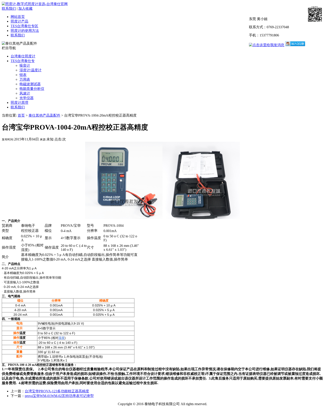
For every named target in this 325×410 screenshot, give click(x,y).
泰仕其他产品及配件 (44, 115)
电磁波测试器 (30, 84)
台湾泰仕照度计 (23, 56)
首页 (21, 115)
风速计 (24, 93)
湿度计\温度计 (30, 70)
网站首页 (18, 17)
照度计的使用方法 (25, 30)
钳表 (23, 75)
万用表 (24, 79)
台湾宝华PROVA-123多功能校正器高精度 (57, 391)
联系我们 (9, 8)
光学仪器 (26, 98)
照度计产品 (19, 21)
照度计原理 (19, 102)
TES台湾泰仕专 (23, 61)
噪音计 (24, 65)
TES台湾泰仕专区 (24, 26)
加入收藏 (25, 8)
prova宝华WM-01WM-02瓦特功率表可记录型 (59, 396)
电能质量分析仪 (31, 89)
